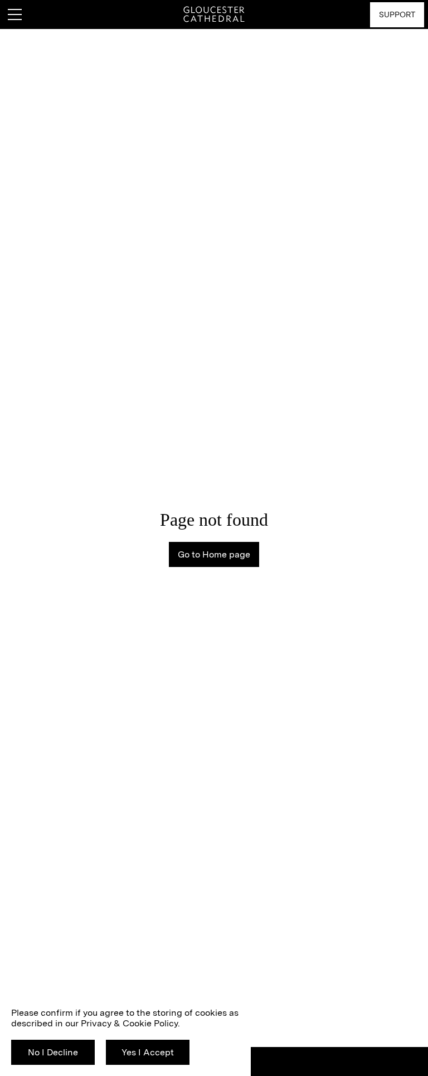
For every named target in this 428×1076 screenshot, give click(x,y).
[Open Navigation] (14, 14)
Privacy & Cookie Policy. (130, 1023)
